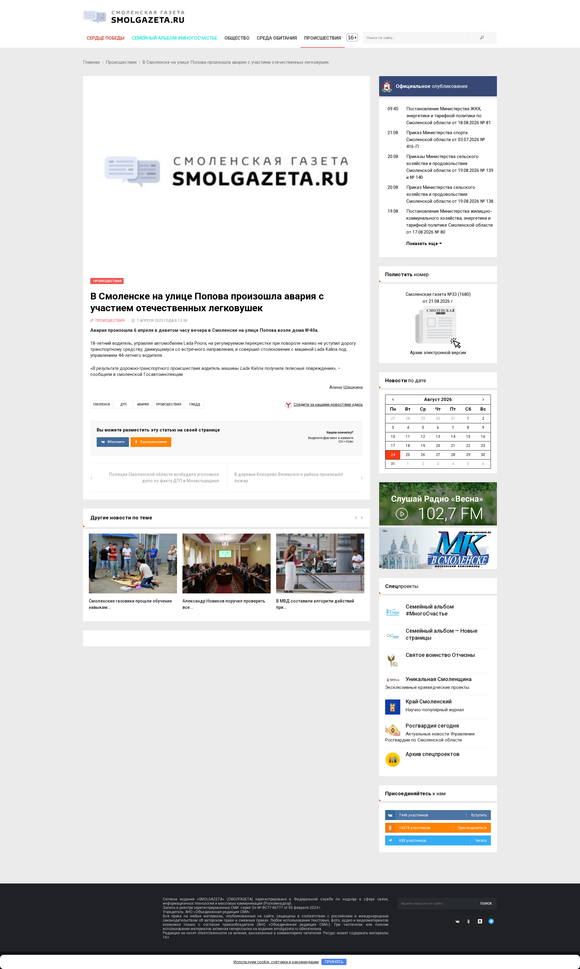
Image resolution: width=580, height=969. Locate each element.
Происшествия (121, 62)
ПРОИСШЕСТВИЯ (322, 38)
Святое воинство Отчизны (440, 655)
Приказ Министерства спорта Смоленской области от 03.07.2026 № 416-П (445, 139)
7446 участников (443, 815)
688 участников (443, 840)
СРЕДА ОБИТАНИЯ (277, 38)
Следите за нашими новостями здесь (328, 404)
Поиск (486, 904)
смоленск (101, 404)
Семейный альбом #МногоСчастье (174, 38)
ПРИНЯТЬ (334, 962)
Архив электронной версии (438, 352)
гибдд (194, 404)
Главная (91, 62)
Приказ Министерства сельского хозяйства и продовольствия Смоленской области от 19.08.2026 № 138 (449, 194)
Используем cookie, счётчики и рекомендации (276, 962)
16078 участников (443, 828)
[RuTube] (480, 921)
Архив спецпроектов (432, 754)
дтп (123, 404)
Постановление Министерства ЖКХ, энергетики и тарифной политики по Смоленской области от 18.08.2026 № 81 (448, 115)
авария (143, 404)
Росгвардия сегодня (432, 725)
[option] (133, 575)
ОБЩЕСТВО (237, 38)
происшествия (168, 404)
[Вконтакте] (458, 921)
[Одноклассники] (469, 921)
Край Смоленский (429, 701)
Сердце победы (105, 38)
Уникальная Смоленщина (439, 679)
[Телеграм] (491, 921)
